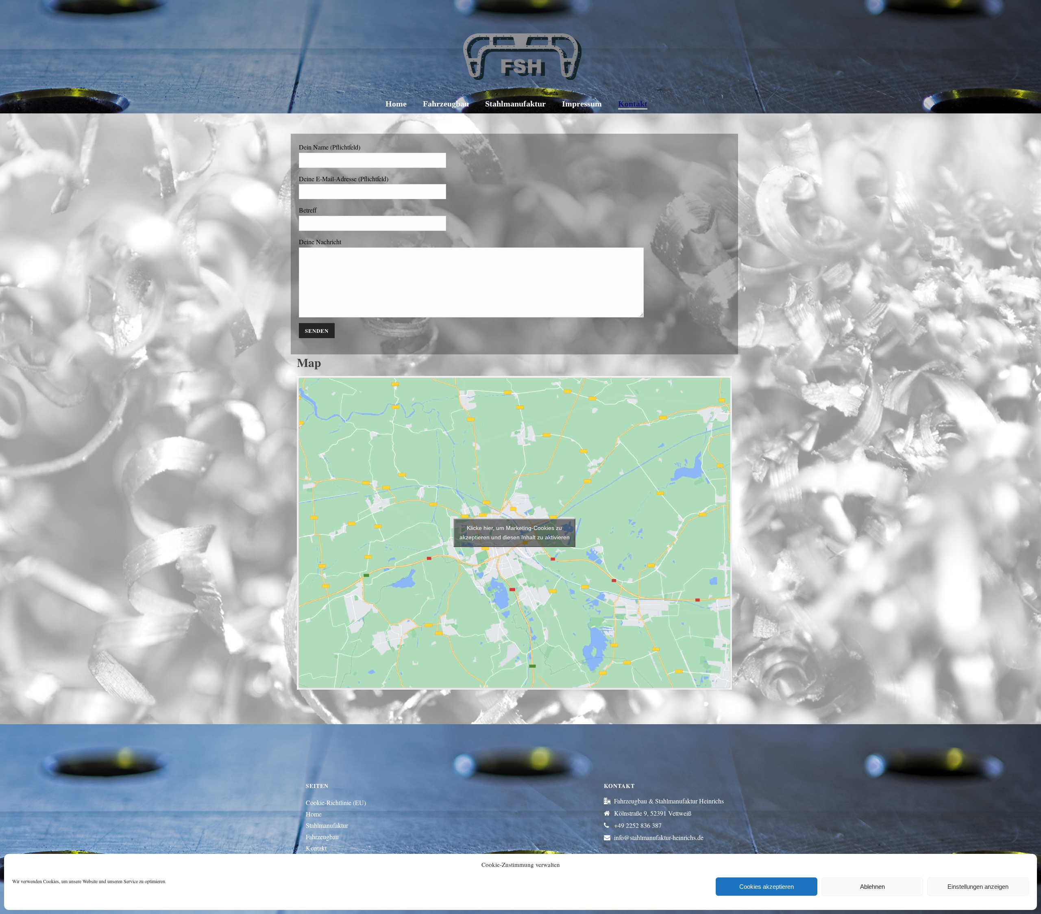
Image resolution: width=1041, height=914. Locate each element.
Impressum (582, 103)
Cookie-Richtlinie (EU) (336, 802)
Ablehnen (872, 886)
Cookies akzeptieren (766, 886)
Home (396, 103)
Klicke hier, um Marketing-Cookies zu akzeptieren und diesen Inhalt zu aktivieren (515, 533)
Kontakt (632, 103)
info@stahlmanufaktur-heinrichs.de (658, 837)
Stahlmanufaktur (515, 103)
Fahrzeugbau (446, 103)
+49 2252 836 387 (638, 825)
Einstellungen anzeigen (977, 886)
